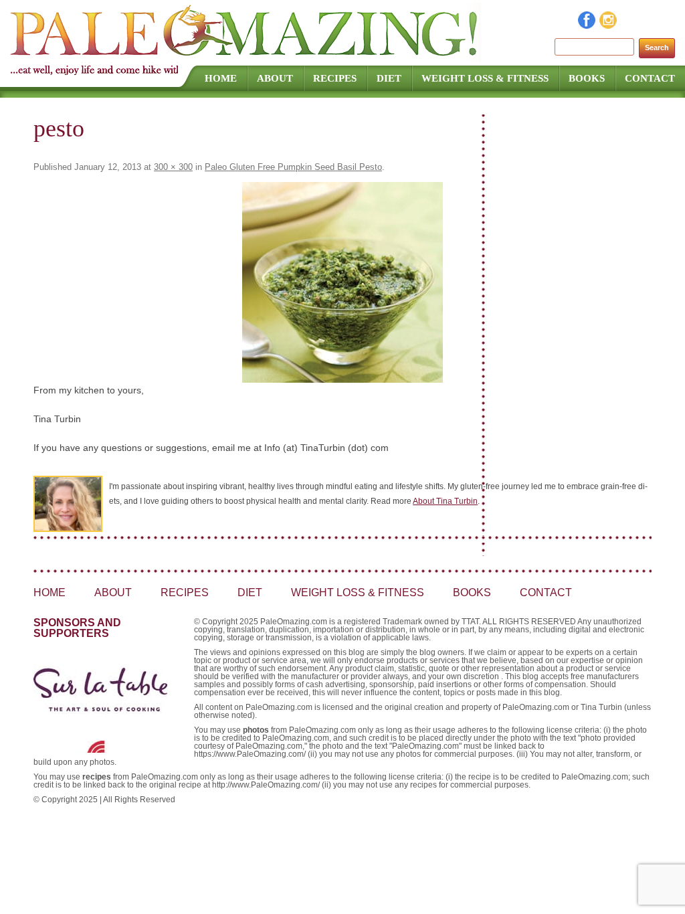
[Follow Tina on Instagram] (608, 25)
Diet (389, 78)
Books (587, 78)
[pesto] (342, 282)
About (275, 78)
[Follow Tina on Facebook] (587, 25)
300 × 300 (173, 167)
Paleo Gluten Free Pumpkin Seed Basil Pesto (293, 167)
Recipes (335, 78)
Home (221, 78)
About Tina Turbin (445, 501)
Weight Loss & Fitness (485, 78)
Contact (650, 78)
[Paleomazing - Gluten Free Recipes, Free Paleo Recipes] (245, 57)
